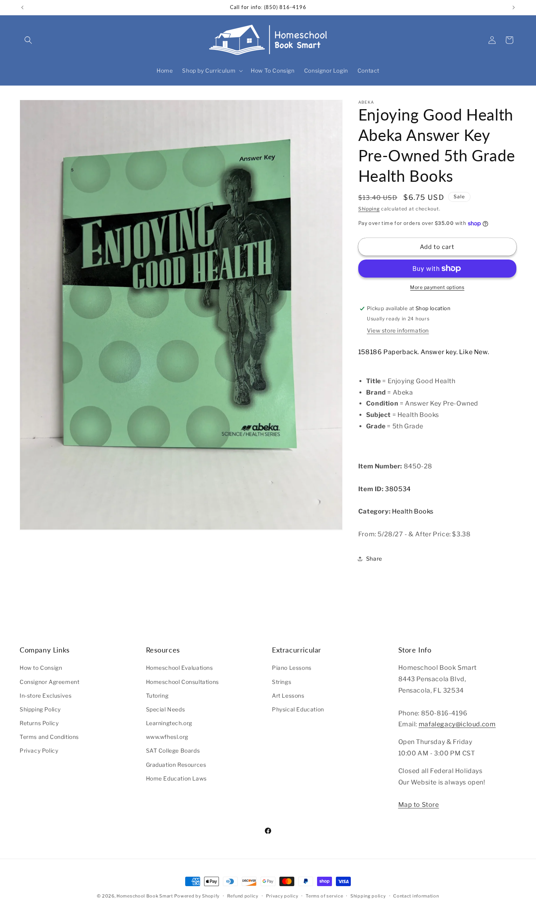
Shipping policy (368, 896)
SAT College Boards (173, 750)
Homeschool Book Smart (145, 896)
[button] (28, 40)
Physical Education (298, 709)
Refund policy (243, 896)
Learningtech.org (169, 723)
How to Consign (41, 667)
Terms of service (324, 896)
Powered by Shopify (197, 896)
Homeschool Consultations (182, 681)
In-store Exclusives (45, 695)
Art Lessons (288, 695)
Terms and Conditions (49, 736)
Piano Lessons (292, 667)
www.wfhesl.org (167, 736)
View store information (398, 330)
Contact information (416, 896)
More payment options (437, 287)
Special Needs (165, 709)
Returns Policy (39, 723)
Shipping (369, 209)
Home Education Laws (176, 778)
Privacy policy (282, 896)
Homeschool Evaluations (179, 667)
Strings (281, 681)
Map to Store (418, 804)
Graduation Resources (176, 764)
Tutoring (157, 695)
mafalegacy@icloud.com (457, 724)
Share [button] (374, 558)
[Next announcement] (513, 7)
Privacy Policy (39, 750)
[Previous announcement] (22, 7)
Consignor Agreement (49, 681)
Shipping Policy (40, 709)
